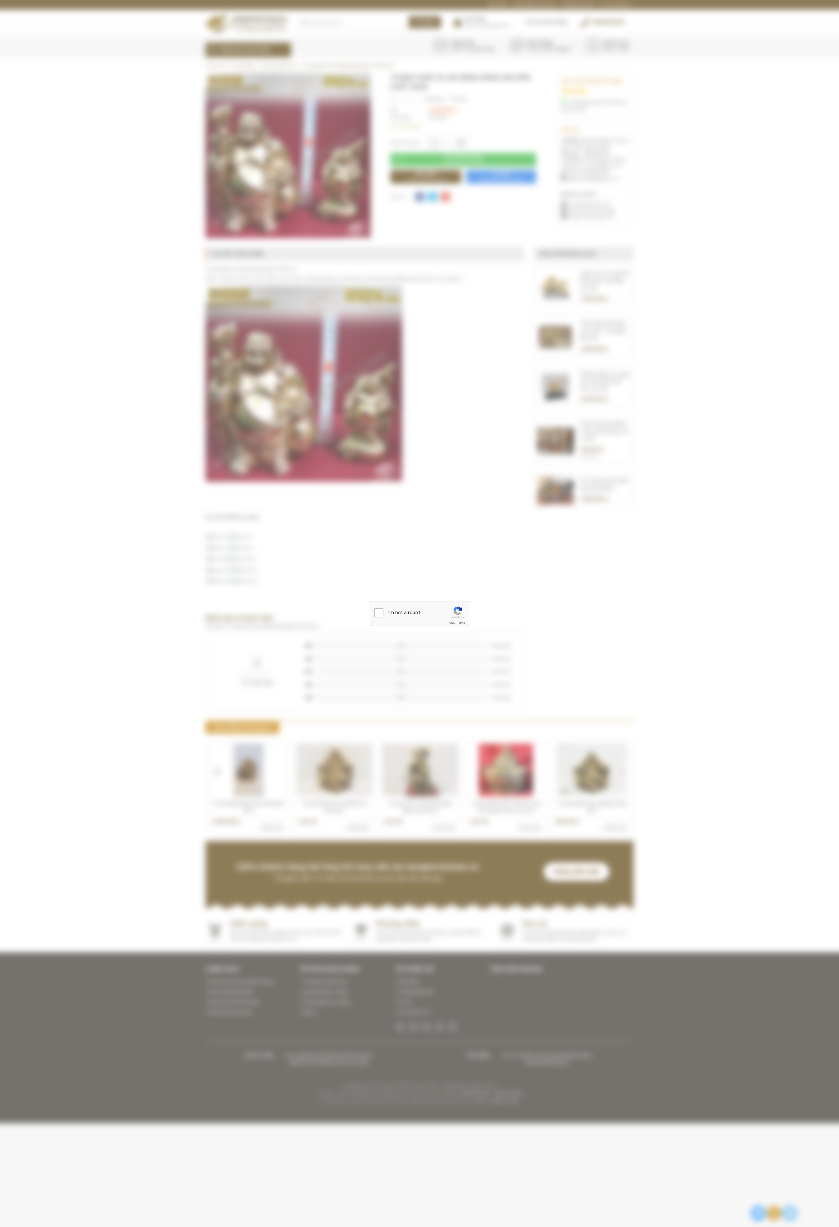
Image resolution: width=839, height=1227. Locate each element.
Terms (461, 622)
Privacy (451, 622)
